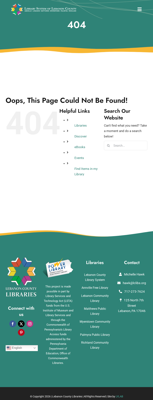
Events (79, 158)
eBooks (79, 147)
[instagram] (29, 323)
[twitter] (21, 323)
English (16, 347)
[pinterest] (21, 332)
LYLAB (119, 396)
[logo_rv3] (43, 5)
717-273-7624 (134, 291)
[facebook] (12, 323)
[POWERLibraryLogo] (58, 259)
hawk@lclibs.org (134, 283)
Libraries (80, 125)
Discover (80, 136)
